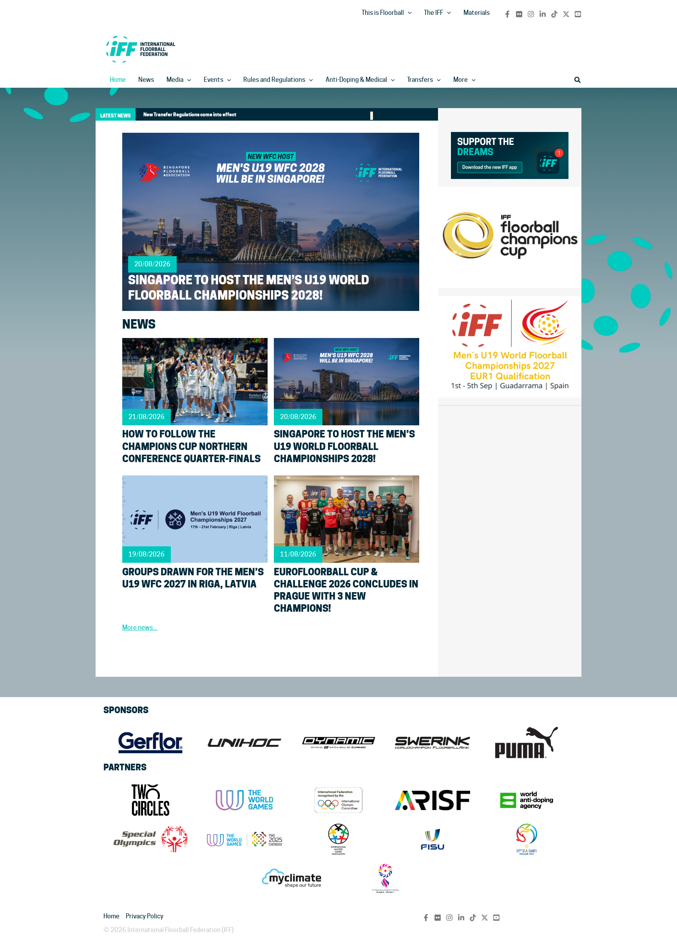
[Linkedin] (542, 14)
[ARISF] (433, 800)
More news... (139, 627)
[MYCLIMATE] (291, 878)
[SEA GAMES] (527, 839)
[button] (577, 80)
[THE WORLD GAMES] (244, 800)
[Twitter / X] (566, 14)
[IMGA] (338, 839)
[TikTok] (554, 14)
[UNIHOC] (244, 742)
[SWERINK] (433, 742)
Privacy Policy (144, 916)
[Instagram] (530, 14)
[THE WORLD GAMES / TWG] (244, 839)
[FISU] (433, 839)
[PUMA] (527, 742)
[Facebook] (507, 14)
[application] (408, 13)
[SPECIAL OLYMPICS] (150, 839)
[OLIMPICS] (338, 800)
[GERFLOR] (150, 742)
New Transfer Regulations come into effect (189, 114)
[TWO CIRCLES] (150, 800)
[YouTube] (577, 14)
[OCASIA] (385, 878)
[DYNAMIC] (338, 742)
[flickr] (519, 14)
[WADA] (527, 800)
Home (111, 916)
